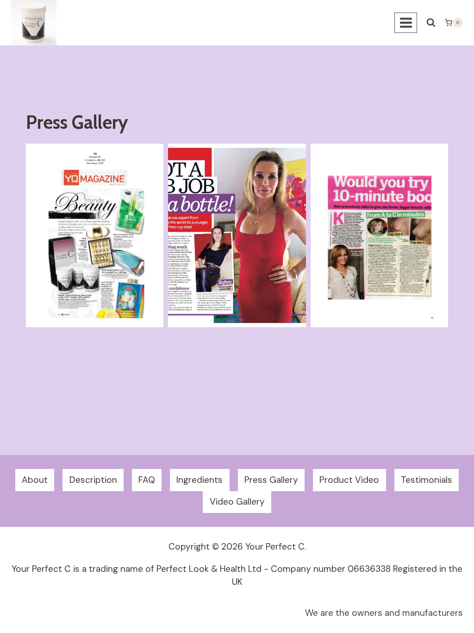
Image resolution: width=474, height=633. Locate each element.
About (35, 480)
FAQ (146, 480)
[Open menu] (405, 22)
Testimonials (426, 480)
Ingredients (199, 480)
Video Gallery (237, 501)
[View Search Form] (431, 22)
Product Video (349, 480)
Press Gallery (271, 480)
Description (93, 480)
